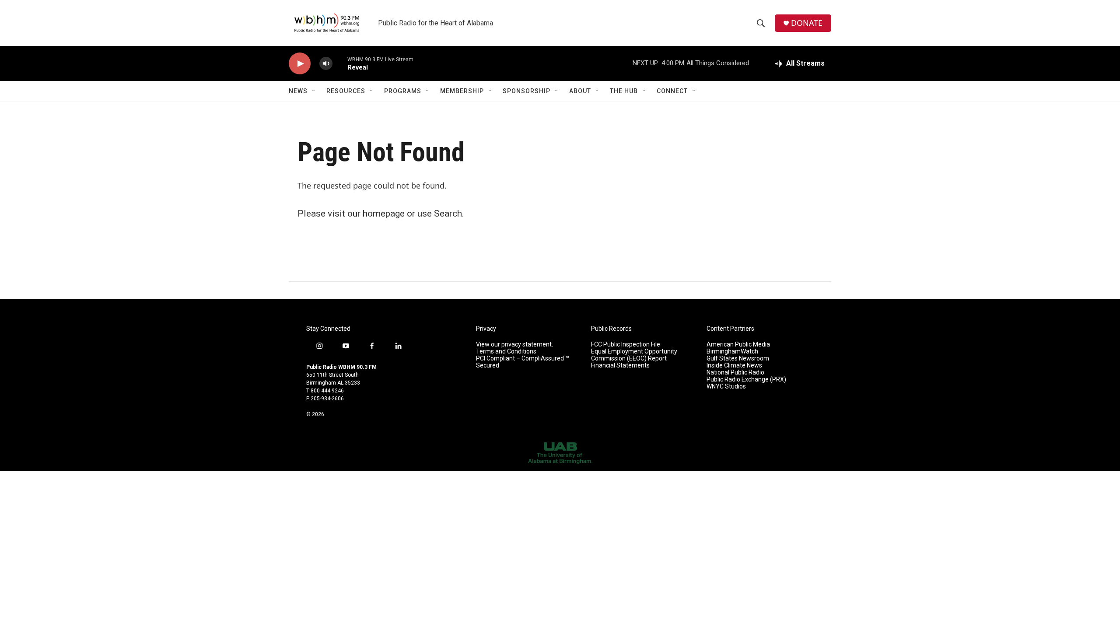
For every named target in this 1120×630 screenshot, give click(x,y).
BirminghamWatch (732, 351)
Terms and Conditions (506, 351)
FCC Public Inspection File (625, 344)
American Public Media (738, 344)
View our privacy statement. (514, 344)
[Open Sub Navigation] (314, 91)
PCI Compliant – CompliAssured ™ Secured (522, 362)
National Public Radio (735, 372)
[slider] (340, 63)
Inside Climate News (734, 365)
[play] (300, 64)
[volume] (325, 64)
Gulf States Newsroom (738, 358)
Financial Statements (620, 365)
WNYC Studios (726, 386)
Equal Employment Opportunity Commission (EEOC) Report (634, 355)
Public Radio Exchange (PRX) (746, 379)
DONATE (806, 23)
